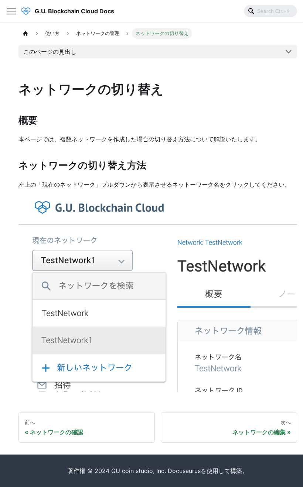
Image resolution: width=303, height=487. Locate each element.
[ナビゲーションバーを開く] (11, 11)
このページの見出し (49, 51)
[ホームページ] (25, 33)
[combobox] (270, 11)
